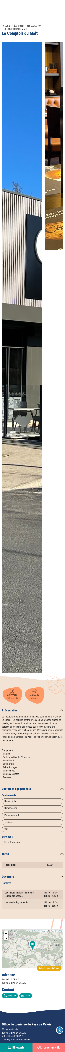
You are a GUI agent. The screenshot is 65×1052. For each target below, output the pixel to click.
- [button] (6, 938)
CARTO (59, 931)
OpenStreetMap (39, 931)
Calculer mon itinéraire (49, 968)
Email (28, 996)
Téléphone (12, 996)
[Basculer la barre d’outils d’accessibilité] (59, 1030)
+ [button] (6, 933)
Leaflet (27, 931)
